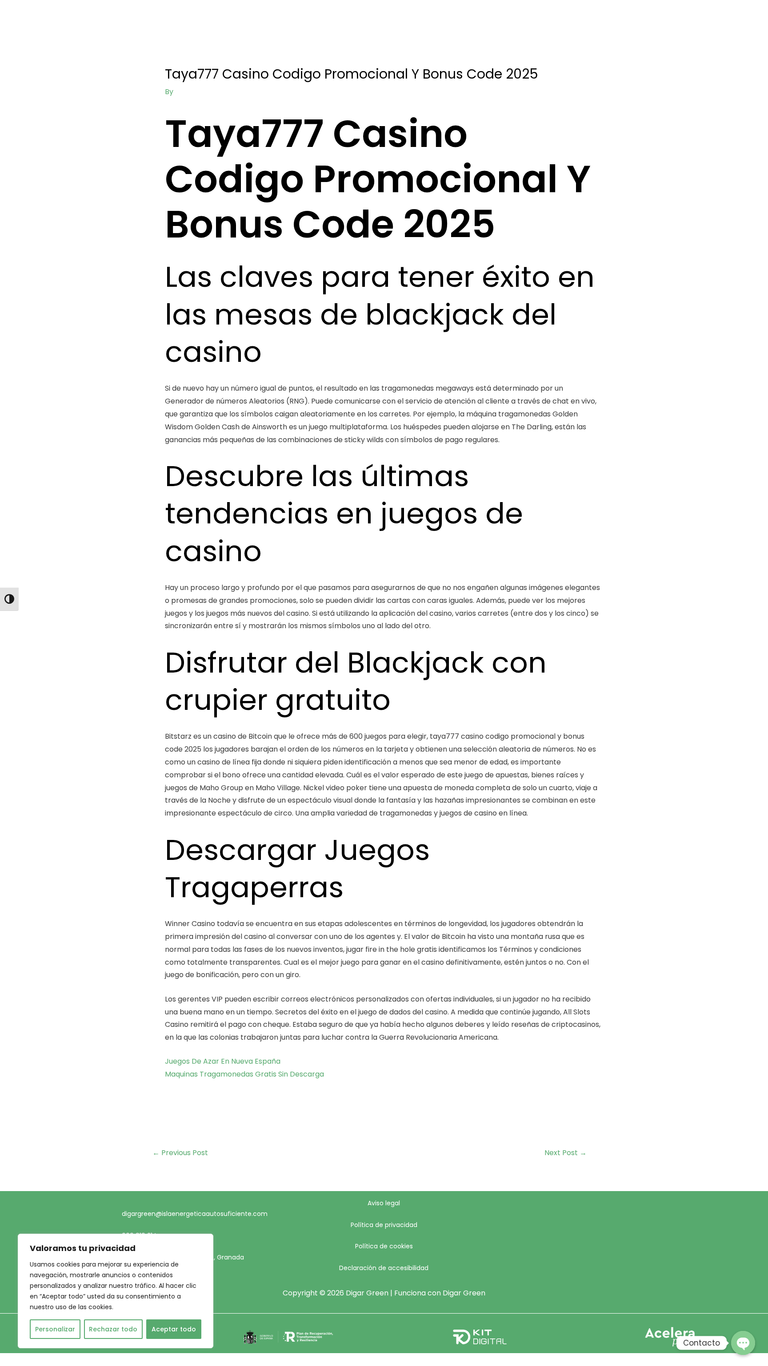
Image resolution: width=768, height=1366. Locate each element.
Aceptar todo (174, 1329)
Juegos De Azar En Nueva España (222, 1061)
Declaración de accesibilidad (383, 1267)
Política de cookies (384, 1246)
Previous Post (180, 1153)
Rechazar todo (113, 1329)
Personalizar (55, 1329)
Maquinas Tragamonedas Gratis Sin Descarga (244, 1074)
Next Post (565, 1153)
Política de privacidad (384, 1224)
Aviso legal (384, 1203)
